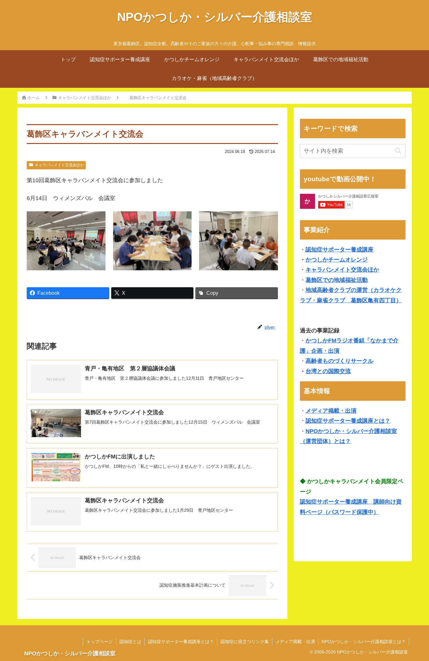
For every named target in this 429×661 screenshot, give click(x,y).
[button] (398, 151)
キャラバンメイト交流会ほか (59, 165)
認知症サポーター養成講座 (339, 249)
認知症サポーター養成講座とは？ (348, 421)
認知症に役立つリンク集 (244, 641)
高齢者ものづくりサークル (339, 361)
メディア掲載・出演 (331, 411)
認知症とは (130, 641)
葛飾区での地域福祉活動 (337, 280)
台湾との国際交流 (328, 371)
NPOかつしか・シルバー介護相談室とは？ (364, 641)
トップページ (99, 641)
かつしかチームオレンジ (337, 259)
